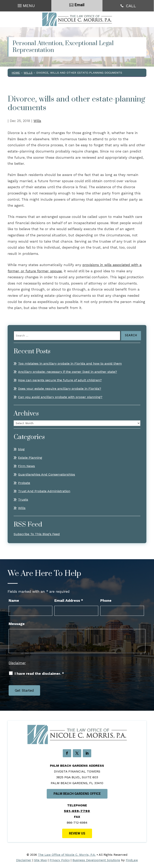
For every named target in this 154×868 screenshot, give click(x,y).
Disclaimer (17, 663)
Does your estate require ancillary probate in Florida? (59, 388)
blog (21, 449)
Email (79, 4)
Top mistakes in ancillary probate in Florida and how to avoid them (70, 363)
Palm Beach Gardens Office (77, 794)
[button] (25, 4)
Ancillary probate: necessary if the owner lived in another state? (67, 372)
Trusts (23, 499)
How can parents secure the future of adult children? (60, 380)
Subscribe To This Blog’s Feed (37, 534)
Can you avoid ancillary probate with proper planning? (60, 397)
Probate (24, 483)
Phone (105, 600)
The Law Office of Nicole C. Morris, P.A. (67, 855)
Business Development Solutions (96, 860)
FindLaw (132, 860)
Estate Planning (30, 457)
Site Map (40, 860)
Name (14, 600)
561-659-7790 (77, 811)
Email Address (68, 600)
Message (17, 624)
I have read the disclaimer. (39, 674)
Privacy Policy (60, 860)
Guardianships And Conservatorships (46, 474)
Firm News (26, 466)
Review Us (77, 833)
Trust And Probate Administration (44, 491)
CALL (131, 5)
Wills (37, 121)
